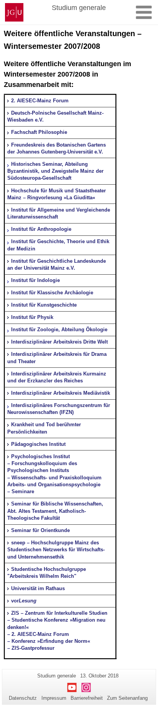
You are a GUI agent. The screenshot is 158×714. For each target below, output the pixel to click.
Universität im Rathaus (38, 588)
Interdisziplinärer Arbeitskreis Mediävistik (60, 393)
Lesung (27, 601)
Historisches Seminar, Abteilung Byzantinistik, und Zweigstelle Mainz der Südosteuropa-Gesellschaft (55, 171)
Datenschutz (23, 698)
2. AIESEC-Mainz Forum (40, 100)
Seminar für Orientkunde (40, 530)
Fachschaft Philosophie (39, 132)
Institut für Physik (32, 317)
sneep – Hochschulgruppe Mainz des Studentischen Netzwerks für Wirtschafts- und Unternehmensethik (56, 550)
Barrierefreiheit (87, 698)
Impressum (53, 698)
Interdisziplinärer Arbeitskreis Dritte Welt (59, 342)
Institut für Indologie (35, 280)
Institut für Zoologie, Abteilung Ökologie (59, 329)
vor (15, 601)
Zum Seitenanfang (127, 698)
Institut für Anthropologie (41, 229)
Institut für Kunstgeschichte (44, 305)
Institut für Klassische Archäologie (52, 292)
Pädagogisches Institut (38, 444)
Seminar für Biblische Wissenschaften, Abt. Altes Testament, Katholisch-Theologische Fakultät (55, 511)
